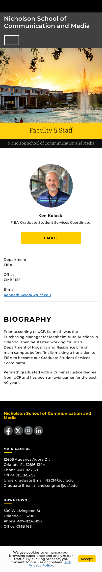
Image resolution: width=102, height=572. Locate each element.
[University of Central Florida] (37, 6)
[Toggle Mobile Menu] (97, 5)
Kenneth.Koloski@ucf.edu (27, 295)
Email (51, 238)
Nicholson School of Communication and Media (47, 22)
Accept (87, 559)
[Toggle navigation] (11, 40)
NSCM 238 (25, 475)
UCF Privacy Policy (49, 563)
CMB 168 (24, 526)
